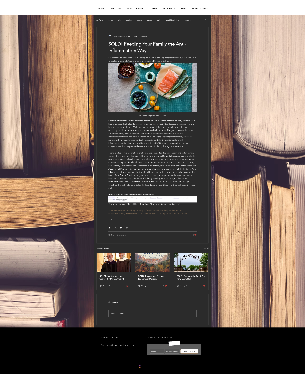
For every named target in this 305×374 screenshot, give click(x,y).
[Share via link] (127, 227)
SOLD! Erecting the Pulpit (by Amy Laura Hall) (191, 277)
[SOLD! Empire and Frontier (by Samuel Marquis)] (152, 262)
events (149, 20)
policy (159, 20)
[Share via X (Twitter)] (115, 227)
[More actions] (195, 36)
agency (139, 20)
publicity (129, 20)
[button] (205, 20)
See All (205, 248)
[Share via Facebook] (109, 227)
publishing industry (173, 20)
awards (110, 20)
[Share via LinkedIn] (121, 227)
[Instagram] (140, 366)
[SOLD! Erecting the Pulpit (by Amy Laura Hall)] (191, 262)
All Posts (100, 20)
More (187, 20)
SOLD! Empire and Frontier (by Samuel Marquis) (151, 277)
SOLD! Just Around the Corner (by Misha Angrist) (111, 277)
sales (119, 20)
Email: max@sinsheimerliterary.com (118, 345)
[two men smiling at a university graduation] (114, 262)
